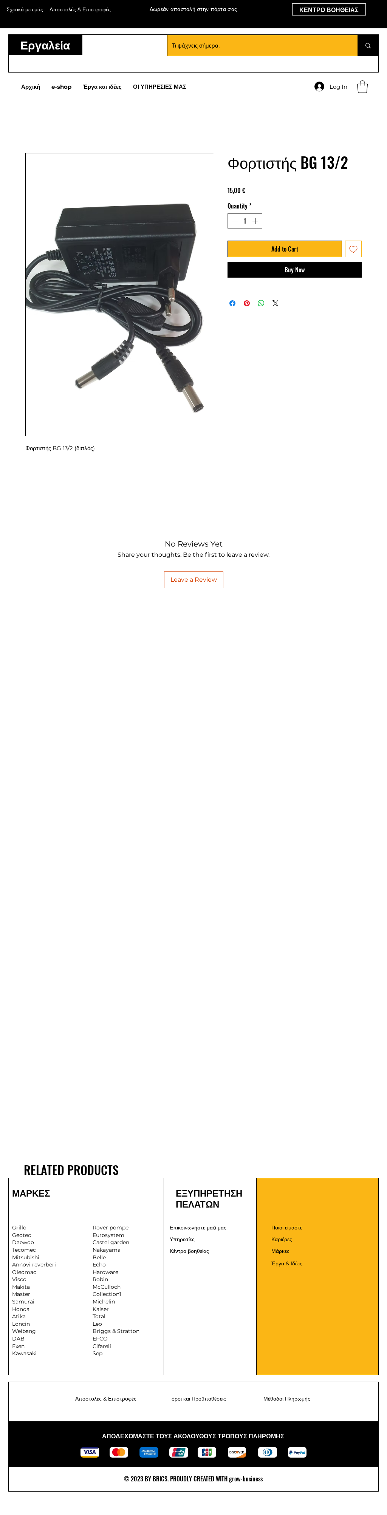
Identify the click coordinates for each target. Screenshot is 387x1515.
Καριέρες (281, 1239)
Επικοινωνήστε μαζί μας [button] (198, 1227)
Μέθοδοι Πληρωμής (286, 1398)
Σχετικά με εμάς (24, 9)
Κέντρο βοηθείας (189, 1251)
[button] (362, 86)
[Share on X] (275, 303)
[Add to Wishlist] (353, 249)
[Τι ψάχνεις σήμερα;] (368, 45)
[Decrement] (234, 221)
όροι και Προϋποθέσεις (199, 1398)
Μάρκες (280, 1251)
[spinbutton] (245, 221)
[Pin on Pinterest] (246, 303)
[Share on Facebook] (232, 303)
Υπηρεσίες (182, 1239)
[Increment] (256, 221)
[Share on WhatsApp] (261, 303)
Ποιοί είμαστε (286, 1227)
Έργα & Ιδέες (286, 1263)
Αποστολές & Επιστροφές (105, 1398)
